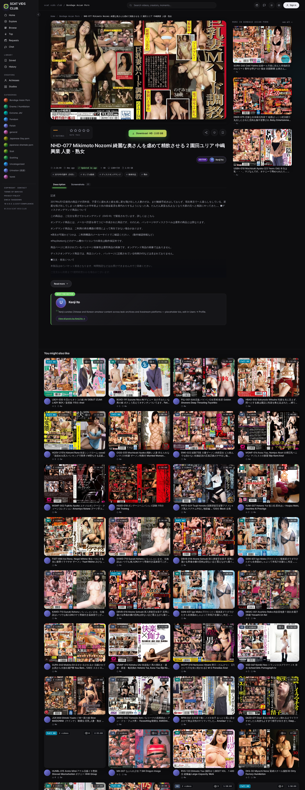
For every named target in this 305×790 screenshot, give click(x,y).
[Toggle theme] (272, 5)
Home (53, 16)
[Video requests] (257, 5)
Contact (22, 188)
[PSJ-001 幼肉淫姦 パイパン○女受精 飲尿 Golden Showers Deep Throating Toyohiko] (204, 382)
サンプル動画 (88, 174)
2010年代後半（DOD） (65, 174)
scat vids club (53, 5)
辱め (145, 174)
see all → (287, 22)
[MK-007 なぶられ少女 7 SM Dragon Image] (139, 752)
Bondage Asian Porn (69, 16)
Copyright (9, 188)
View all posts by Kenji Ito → (71, 318)
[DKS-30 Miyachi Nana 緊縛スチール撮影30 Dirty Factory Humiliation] (268, 754)
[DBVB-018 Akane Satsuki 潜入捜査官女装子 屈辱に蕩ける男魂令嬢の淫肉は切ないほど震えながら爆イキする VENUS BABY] (204, 542)
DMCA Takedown (13, 200)
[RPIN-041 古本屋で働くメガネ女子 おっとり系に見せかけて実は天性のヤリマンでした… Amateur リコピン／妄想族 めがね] (204, 701)
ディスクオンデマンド (111, 174)
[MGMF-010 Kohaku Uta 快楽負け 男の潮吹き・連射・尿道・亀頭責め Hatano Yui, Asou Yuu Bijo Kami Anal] (139, 648)
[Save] (222, 132)
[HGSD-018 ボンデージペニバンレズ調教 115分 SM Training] (139, 489)
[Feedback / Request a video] (264, 5)
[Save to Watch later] (101, 361)
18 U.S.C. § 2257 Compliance (19, 204)
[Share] (206, 132)
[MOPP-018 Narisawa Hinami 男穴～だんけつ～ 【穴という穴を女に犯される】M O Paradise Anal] (204, 648)
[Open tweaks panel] (279, 5)
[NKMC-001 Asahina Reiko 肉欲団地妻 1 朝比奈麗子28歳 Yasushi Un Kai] (268, 595)
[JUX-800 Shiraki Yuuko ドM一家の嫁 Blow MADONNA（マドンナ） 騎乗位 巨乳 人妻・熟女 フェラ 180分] (75, 701)
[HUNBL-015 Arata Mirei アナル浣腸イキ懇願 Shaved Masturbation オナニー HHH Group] (75, 754)
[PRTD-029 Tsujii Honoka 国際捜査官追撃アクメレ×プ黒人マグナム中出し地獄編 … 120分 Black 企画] (204, 489)
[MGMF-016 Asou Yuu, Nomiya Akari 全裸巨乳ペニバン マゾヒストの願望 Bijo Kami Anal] (268, 436)
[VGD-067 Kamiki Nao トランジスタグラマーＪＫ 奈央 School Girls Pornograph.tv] (268, 648)
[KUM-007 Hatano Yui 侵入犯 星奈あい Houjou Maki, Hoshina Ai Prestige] (268, 489)
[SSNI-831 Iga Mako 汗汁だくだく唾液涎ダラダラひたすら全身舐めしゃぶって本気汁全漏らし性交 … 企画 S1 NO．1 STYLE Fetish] (268, 542)
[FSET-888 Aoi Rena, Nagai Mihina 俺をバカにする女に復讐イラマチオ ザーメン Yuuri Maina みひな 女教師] (75, 542)
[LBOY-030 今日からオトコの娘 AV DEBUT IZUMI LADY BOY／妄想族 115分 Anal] (75, 382)
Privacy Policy (12, 196)
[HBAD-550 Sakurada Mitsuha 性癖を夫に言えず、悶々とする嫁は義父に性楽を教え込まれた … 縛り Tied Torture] (268, 382)
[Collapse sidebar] (38, 14)
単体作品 (132, 174)
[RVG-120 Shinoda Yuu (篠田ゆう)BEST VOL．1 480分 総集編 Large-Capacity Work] (204, 754)
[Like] (214, 132)
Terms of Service (13, 192)
